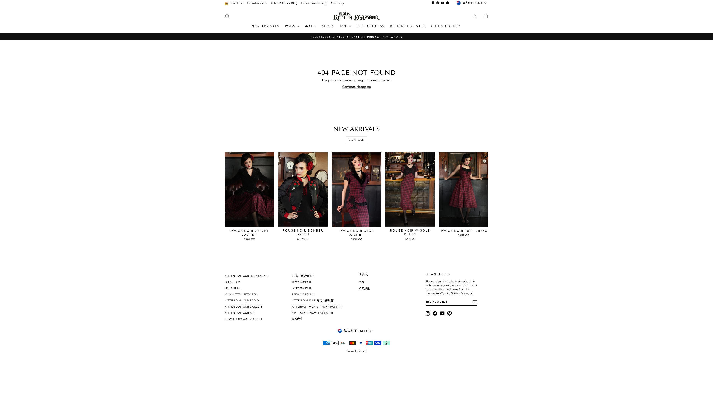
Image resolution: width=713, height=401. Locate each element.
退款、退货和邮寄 (303, 276)
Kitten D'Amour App (314, 3)
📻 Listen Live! (234, 3)
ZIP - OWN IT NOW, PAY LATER (312, 312)
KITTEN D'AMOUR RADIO (242, 300)
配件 (344, 26)
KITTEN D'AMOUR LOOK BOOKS (246, 276)
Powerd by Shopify (356, 350)
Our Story (337, 3)
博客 (361, 282)
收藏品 (291, 26)
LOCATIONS (233, 288)
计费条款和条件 (302, 282)
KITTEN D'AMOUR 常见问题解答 (313, 300)
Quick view (249, 223)
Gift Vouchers (446, 26)
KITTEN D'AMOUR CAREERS (244, 306)
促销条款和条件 (302, 288)
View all (356, 139)
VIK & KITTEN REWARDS (241, 294)
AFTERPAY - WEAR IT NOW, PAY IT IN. (317, 306)
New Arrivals (265, 26)
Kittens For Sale (408, 26)
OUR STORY (233, 282)
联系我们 (297, 319)
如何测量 (364, 288)
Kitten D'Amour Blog (284, 3)
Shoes (328, 26)
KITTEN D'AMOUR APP (240, 312)
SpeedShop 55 (370, 26)
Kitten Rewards (257, 3)
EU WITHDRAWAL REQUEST (244, 319)
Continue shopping (356, 86)
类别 (309, 26)
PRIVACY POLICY (303, 294)
